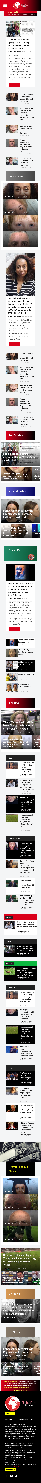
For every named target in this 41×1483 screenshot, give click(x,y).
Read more (14, 85)
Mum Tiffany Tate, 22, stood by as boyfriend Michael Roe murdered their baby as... (18, 687)
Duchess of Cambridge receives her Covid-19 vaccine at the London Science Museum (19, 664)
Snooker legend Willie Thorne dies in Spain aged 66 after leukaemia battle (26, 1092)
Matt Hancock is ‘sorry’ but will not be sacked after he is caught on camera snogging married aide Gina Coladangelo (20, 589)
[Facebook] (7, 1476)
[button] (37, 1145)
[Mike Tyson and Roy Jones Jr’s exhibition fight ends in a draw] (12, 1076)
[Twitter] (16, 1476)
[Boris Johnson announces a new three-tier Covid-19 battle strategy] (12, 883)
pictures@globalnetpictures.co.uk (17, 1467)
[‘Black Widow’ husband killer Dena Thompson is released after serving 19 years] (20, 722)
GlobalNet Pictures (14, 51)
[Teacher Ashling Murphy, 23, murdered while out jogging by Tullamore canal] (16, 475)
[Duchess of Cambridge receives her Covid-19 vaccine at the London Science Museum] (12, 665)
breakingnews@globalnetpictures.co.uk (16, 1387)
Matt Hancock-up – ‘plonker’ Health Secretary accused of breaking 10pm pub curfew (27, 900)
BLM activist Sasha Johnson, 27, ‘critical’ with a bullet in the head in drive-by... (27, 848)
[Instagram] (11, 1476)
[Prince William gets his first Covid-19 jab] (12, 677)
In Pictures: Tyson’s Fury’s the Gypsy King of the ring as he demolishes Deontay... (27, 1127)
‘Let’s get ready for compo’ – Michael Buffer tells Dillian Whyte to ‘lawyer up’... (26, 1110)
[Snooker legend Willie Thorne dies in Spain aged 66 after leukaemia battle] (12, 1091)
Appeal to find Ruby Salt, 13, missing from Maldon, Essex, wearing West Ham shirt (27, 767)
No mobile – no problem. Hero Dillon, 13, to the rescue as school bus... (26, 948)
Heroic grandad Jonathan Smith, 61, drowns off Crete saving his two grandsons (27, 802)
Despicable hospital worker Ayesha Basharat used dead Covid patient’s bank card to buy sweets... (19, 652)
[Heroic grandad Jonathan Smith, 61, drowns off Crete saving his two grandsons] (12, 800)
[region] (20, 1152)
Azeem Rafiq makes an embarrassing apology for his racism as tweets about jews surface (27, 784)
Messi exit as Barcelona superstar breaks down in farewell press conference (26, 1051)
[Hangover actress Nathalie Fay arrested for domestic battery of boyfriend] (20, 511)
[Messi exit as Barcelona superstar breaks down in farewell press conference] (12, 1049)
